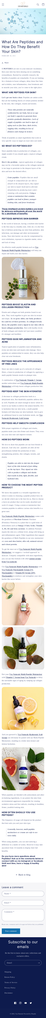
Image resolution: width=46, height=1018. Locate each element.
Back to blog (24, 875)
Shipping (7, 972)
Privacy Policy (10, 988)
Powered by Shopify (30, 1014)
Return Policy (9, 977)
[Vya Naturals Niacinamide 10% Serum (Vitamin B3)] (23, 669)
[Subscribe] (38, 963)
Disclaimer (8, 993)
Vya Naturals (19, 1014)
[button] (2, 4)
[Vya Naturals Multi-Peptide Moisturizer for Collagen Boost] (23, 300)
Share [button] (6, 63)
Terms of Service (10, 982)
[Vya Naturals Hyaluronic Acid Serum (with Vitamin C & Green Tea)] (23, 790)
